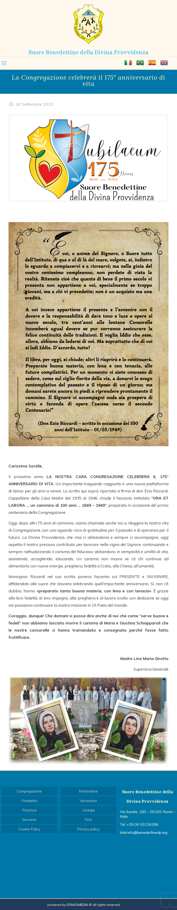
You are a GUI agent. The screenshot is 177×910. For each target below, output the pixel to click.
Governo (29, 819)
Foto (88, 819)
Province (29, 810)
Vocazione (88, 800)
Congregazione (29, 791)
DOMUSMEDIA (77, 905)
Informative (88, 791)
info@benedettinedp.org (147, 832)
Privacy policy (88, 829)
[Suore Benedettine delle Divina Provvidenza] (88, 24)
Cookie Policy (29, 829)
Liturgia (88, 810)
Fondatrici (29, 800)
